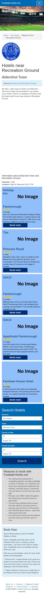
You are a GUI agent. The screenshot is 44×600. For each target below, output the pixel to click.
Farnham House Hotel (18, 381)
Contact (19, 584)
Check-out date (8, 446)
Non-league (15, 35)
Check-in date (7, 433)
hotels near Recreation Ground (24, 83)
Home (6, 35)
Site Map (34, 587)
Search (22, 461)
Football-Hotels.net (11, 3)
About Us (9, 584)
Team (4, 424)
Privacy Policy (22, 587)
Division (5, 414)
